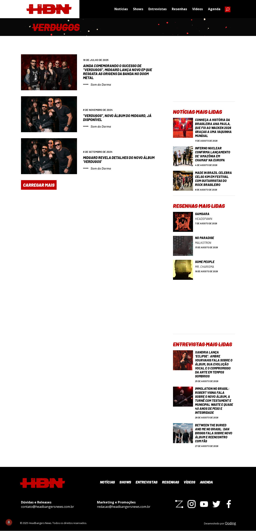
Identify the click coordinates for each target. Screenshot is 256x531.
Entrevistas (157, 9)
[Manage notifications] (9, 522)
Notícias (121, 9)
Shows (138, 9)
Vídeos (197, 9)
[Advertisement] (204, 76)
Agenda (214, 9)
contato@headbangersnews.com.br (47, 506)
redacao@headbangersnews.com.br (123, 506)
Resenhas (179, 9)
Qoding (230, 523)
